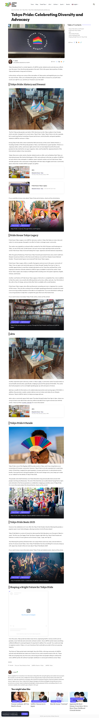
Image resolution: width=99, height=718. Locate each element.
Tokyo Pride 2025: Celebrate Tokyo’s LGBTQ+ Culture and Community (30, 515)
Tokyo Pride (25, 9)
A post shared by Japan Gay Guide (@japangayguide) (28, 633)
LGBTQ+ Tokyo (49, 665)
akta (33, 170)
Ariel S (16, 60)
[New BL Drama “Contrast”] (59, 697)
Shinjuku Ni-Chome (36, 172)
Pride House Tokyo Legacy (39, 185)
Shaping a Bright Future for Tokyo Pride (78, 37)
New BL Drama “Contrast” (59, 704)
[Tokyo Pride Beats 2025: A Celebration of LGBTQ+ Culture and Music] (36, 568)
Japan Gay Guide (15, 9)
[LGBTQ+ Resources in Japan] (40, 697)
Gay (59, 701)
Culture (54, 701)
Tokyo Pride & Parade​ (74, 33)
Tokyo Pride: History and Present (76, 28)
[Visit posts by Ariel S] (10, 672)
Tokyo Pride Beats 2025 (74, 35)
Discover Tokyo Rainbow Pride (22, 665)
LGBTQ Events (25, 225)
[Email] (61, 62)
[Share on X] (59, 62)
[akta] (19, 172)
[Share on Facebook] (57, 62)
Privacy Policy (6, 714)
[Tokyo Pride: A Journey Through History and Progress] (36, 216)
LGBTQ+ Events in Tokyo (38, 665)
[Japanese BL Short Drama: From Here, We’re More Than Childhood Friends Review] (79, 697)
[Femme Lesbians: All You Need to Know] (20, 697)
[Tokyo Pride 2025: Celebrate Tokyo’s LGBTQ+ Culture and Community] (36, 503)
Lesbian (15, 701)
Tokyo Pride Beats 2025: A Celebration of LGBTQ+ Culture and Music (30, 580)
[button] (24, 714)
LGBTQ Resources (36, 701)
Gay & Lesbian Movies (76, 698)
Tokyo (42, 172)
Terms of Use (14, 714)
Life (21, 9)
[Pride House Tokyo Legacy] (19, 188)
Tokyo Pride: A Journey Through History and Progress (25, 228)
